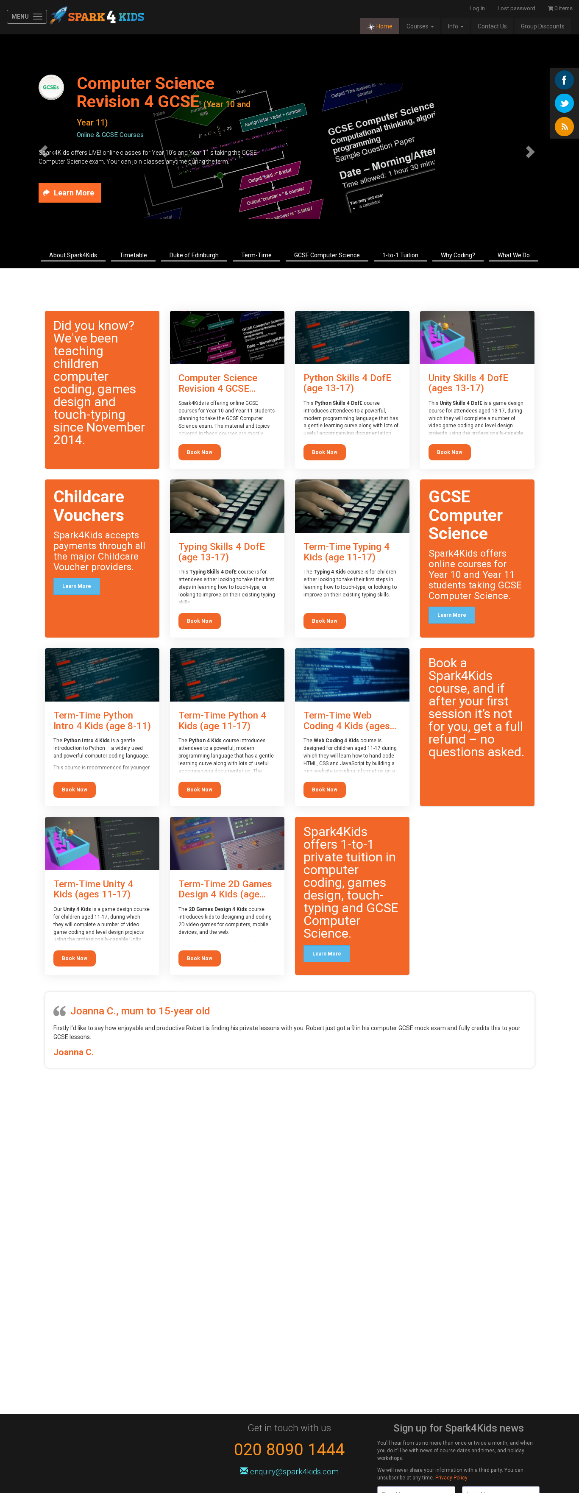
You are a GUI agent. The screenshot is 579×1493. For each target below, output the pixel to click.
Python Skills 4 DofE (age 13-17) (347, 383)
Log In (477, 8)
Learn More (76, 586)
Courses (418, 26)
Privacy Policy (451, 1478)
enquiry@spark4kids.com (294, 1471)
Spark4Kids (96, 17)
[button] (43, 151)
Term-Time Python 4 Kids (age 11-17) (222, 720)
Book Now (199, 452)
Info (453, 26)
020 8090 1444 (289, 1449)
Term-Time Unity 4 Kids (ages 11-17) (93, 889)
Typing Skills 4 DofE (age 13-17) (221, 552)
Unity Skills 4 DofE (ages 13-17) (468, 383)
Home (384, 26)
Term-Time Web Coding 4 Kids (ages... (349, 720)
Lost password (516, 8)
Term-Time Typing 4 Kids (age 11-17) (346, 552)
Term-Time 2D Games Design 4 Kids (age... (225, 889)
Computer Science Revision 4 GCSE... (217, 383)
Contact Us (492, 26)
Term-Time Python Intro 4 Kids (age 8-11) (102, 720)
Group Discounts (543, 26)
